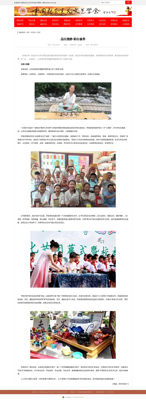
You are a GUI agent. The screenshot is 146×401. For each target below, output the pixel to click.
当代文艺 (102, 24)
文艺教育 (78, 24)
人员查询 (125, 24)
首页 (27, 32)
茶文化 (31, 24)
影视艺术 (125, 20)
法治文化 (102, 20)
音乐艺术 (55, 20)
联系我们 (114, 24)
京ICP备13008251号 (62, 392)
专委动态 (67, 20)
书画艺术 (20, 24)
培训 (38, 32)
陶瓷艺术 (67, 24)
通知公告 (43, 20)
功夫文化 (55, 24)
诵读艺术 (78, 20)
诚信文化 (43, 24)
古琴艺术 (90, 20)
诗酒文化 (114, 20)
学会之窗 (31, 20)
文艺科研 (90, 24)
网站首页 (20, 20)
